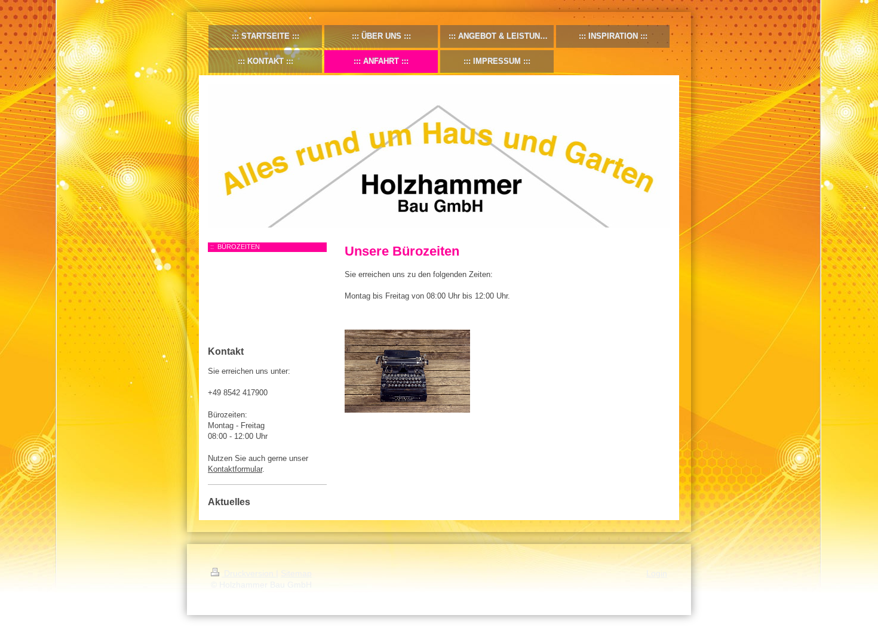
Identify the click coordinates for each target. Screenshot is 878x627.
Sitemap (296, 573)
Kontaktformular (235, 469)
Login (656, 573)
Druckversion (249, 573)
